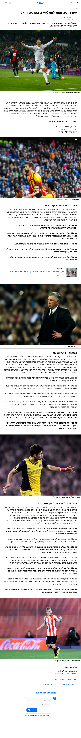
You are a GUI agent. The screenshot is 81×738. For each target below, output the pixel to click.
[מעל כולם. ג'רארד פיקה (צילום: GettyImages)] (40, 169)
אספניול (63, 684)
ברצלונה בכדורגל (71, 684)
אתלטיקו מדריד (48, 684)
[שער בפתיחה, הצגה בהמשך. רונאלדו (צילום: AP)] (40, 62)
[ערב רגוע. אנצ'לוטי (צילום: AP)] (40, 316)
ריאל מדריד (56, 684)
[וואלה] (40, 3)
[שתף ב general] (6, 3)
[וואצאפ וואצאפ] (10, 3)
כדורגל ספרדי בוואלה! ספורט (65, 680)
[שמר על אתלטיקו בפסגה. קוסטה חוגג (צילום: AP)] (40, 466)
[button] (70, 3)
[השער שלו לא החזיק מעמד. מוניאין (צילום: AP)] (40, 630)
